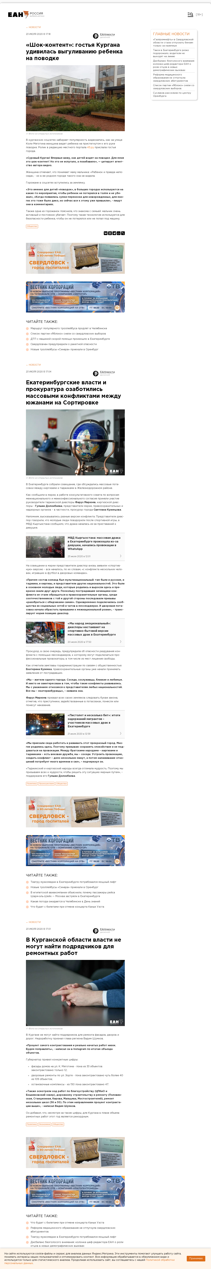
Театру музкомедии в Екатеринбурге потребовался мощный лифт (73, 882)
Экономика (44, 1124)
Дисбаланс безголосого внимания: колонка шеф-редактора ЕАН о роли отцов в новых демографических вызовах (77, 1244)
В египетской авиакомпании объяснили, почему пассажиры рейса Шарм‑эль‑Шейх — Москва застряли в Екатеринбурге (73, 894)
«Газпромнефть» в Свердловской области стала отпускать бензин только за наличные (173, 43)
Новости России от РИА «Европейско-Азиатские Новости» (18, 15)
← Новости (33, 27)
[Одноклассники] (110, 233)
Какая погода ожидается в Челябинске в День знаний (65, 901)
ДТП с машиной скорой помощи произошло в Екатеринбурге (70, 339)
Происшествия (46, 783)
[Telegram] (114, 233)
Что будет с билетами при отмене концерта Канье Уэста (67, 907)
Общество (32, 226)
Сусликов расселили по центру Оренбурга (172, 94)
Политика (31, 783)
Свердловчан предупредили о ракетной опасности (64, 344)
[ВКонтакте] (106, 233)
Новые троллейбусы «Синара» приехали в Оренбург (64, 349)
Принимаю (196, 1258)
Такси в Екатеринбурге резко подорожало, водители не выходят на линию (171, 53)
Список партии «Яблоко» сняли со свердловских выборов (68, 334)
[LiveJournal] (123, 233)
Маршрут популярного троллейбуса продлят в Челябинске (69, 328)
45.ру (90, 147)
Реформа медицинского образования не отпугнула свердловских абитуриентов (73, 1230)
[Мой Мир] (118, 233)
